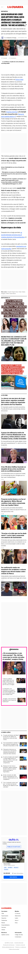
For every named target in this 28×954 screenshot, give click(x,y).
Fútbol (7, 293)
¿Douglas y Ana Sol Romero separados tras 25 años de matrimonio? (9, 700)
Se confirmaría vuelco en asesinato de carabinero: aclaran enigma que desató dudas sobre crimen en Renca (13, 571)
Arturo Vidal (19, 79)
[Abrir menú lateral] (2, 7)
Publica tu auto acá (13, 847)
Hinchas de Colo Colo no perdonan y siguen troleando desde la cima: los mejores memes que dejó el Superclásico (10, 768)
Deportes (4, 11)
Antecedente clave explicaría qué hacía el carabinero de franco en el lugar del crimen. (13, 577)
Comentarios (13, 58)
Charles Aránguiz (11, 112)
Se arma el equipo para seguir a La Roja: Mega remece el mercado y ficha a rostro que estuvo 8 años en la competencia (11, 759)
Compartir (5, 58)
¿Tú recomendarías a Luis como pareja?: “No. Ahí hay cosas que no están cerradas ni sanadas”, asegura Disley (13, 656)
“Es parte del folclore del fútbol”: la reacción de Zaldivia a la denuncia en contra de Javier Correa (11, 737)
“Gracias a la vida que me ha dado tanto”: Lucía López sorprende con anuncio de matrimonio (13, 535)
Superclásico (13, 293)
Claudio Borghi (11, 292)
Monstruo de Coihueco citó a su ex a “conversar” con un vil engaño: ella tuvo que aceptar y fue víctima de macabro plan (13, 341)
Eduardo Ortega (11, 38)
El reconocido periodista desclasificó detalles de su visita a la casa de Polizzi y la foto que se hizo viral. (13, 509)
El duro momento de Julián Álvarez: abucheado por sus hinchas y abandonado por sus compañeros (10, 777)
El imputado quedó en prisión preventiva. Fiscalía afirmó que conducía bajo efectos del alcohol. (13, 409)
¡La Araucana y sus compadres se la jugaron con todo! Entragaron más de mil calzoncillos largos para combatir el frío (9, 691)
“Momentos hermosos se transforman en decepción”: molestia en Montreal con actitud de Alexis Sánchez (10, 751)
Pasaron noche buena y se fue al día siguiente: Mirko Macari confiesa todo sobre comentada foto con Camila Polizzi (13, 502)
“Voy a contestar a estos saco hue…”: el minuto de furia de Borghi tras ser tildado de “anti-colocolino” (11, 785)
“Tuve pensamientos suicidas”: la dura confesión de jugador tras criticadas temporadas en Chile (11, 744)
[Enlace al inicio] (14, 649)
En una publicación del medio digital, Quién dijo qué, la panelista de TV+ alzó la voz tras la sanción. (13, 443)
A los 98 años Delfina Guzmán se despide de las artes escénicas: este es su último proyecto (13, 469)
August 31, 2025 (17, 184)
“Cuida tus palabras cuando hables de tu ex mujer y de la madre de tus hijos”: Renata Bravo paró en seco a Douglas (8, 681)
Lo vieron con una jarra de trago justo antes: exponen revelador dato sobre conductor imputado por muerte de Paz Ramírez (13, 401)
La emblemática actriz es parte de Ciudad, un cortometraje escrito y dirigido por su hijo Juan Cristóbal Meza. (13, 475)
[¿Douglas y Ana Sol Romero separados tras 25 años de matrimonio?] (21, 700)
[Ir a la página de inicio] (15, 7)
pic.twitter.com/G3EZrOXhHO (14, 182)
